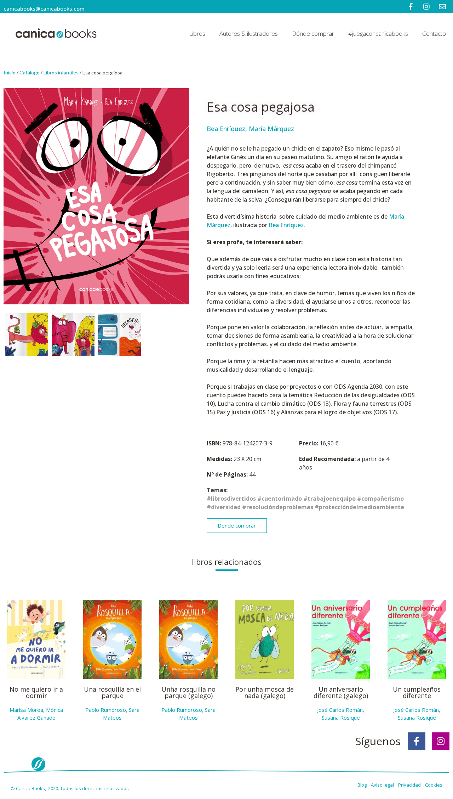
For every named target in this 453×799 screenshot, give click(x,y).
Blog (362, 785)
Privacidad (411, 785)
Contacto (434, 33)
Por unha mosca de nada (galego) (264, 692)
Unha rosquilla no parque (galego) (188, 692)
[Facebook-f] (416, 741)
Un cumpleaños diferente (417, 692)
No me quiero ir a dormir (36, 692)
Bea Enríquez (226, 128)
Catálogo (29, 72)
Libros (197, 33)
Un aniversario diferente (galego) (341, 692)
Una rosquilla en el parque (112, 692)
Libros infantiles (61, 72)
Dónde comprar (313, 33)
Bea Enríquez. (287, 225)
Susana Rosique (341, 717)
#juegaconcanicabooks (378, 33)
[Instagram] (440, 741)
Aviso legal (383, 785)
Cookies (433, 785)
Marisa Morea (26, 709)
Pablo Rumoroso (105, 709)
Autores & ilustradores (248, 33)
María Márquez (271, 128)
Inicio (10, 72)
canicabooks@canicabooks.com (44, 8)
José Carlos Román (340, 709)
